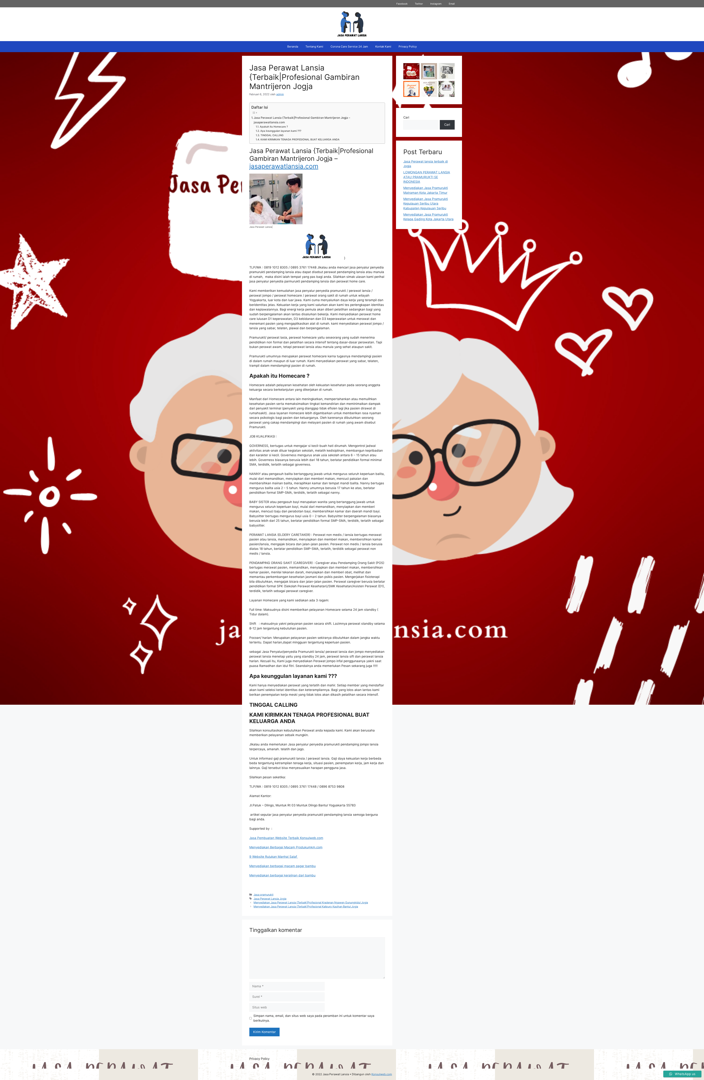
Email (452, 3)
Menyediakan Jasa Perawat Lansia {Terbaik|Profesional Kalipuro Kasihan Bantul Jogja (306, 906)
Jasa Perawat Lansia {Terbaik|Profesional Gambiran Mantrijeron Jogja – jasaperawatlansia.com (302, 120)
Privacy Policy (408, 46)
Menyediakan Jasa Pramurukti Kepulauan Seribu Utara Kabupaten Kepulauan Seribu (425, 203)
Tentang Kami (314, 46)
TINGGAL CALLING (272, 135)
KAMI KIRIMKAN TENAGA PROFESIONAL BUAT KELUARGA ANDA (300, 139)
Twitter (419, 3)
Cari (406, 117)
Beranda (292, 46)
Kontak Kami (383, 46)
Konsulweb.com (381, 1074)
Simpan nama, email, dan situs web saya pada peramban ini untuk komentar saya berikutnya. (313, 1018)
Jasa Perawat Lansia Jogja (270, 898)
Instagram (435, 3)
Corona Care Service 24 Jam (349, 46)
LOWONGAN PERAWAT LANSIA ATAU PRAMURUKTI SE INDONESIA (426, 177)
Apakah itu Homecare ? (274, 126)
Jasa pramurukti (263, 894)
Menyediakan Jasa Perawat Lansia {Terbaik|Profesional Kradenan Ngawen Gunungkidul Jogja (311, 902)
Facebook (402, 3)
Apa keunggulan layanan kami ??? (280, 130)
